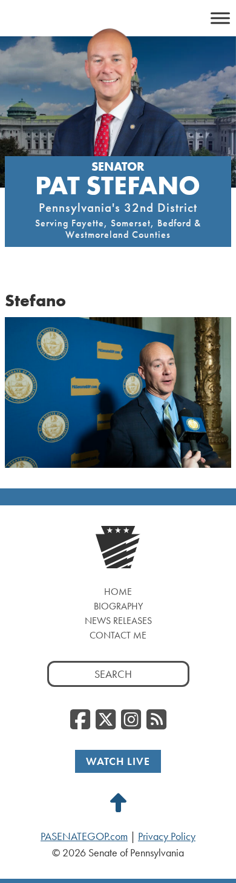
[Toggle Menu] (220, 18)
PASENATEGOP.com (84, 836)
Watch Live (118, 761)
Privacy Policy (166, 836)
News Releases (118, 620)
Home (118, 591)
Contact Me (118, 635)
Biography (118, 606)
